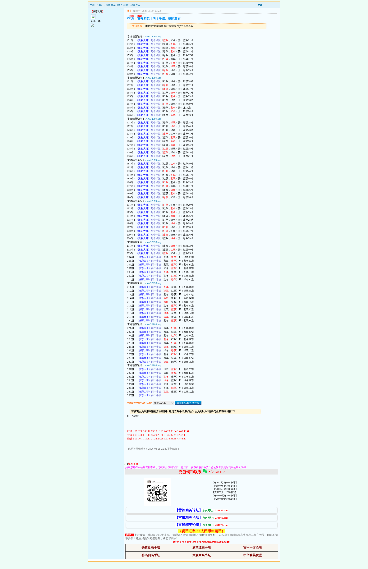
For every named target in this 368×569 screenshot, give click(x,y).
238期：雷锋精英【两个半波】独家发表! (119, 5)
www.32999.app (153, 36)
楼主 (129, 10)
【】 (133, 463)
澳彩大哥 (97, 11)
